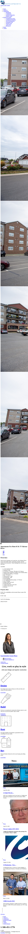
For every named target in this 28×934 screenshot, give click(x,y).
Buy (2, 750)
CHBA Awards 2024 (9, 901)
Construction (6, 919)
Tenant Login (3, 5)
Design (4, 685)
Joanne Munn (9, 656)
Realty (4, 921)
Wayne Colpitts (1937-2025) (11, 829)
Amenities (3, 566)
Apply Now (3, 662)
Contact (5, 922)
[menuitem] (4, 8)
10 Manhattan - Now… (9, 865)
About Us (5, 917)
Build (3, 707)
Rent (3, 729)
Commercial (3, 715)
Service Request (6, 923)
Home (4, 916)
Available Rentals (4, 663)
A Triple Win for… (8, 793)
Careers (8, 5)
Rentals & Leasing (7, 920)
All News (3, 914)
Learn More (3, 692)
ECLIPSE (3, 932)
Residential (3, 713)
